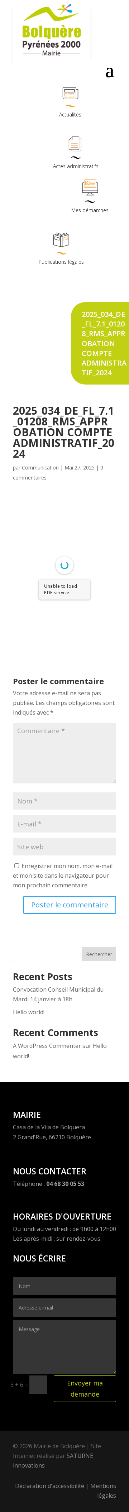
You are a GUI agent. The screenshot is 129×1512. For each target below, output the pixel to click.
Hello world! (28, 1012)
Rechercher (99, 954)
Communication (40, 467)
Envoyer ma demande (85, 1388)
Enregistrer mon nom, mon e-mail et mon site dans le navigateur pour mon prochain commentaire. (63, 875)
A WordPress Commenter (47, 1046)
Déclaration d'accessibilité (49, 1486)
